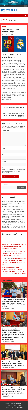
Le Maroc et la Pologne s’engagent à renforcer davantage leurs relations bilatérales (12, 239)
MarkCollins (5, 237)
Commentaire (6, 130)
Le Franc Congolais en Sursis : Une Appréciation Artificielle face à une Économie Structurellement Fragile (14, 246)
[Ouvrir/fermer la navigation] (3, 15)
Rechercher (5, 184)
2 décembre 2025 (6, 367)
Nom (3, 148)
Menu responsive (25, 6)
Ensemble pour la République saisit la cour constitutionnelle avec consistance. (14, 108)
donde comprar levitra (7, 267)
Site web (4, 161)
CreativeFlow (5, 244)
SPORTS (4, 26)
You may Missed (7, 280)
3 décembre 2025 (6, 341)
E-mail (4, 155)
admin (12, 34)
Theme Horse (16, 405)
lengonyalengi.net (10, 9)
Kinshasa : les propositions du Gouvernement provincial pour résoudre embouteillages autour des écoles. (13, 253)
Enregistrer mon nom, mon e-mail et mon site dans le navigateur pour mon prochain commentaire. (13, 171)
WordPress (20, 407)
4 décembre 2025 (6, 308)
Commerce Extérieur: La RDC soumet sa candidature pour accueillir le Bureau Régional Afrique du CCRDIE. (13, 216)
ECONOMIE (5, 358)
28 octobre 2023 (6, 34)
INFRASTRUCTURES (7, 296)
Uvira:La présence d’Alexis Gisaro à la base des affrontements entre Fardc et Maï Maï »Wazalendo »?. (13, 115)
